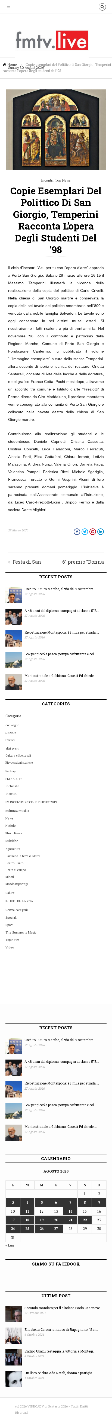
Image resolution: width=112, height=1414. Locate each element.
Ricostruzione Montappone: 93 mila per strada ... (61, 632)
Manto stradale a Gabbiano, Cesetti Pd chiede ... (60, 675)
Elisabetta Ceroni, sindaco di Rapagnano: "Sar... (61, 1329)
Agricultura (12, 849)
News (9, 818)
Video (9, 947)
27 (56, 1228)
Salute (10, 893)
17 (13, 1220)
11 (27, 1211)
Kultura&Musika (17, 811)
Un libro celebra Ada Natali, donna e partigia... (59, 1373)
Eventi (10, 740)
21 (70, 1220)
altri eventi (12, 748)
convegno (12, 725)
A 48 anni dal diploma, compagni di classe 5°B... (61, 610)
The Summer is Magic (20, 932)
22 (85, 1220)
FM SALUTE (14, 779)
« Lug (9, 1245)
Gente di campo (15, 870)
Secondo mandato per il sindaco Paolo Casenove (62, 1308)
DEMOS (11, 733)
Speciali (11, 917)
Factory (10, 771)
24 (13, 1228)
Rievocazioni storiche (19, 762)
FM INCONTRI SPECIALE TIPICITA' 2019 (31, 802)
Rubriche (11, 841)
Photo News (13, 833)
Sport (9, 925)
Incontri (47, 180)
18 (27, 1220)
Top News (63, 180)
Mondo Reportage (16, 884)
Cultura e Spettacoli (18, 755)
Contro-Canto (14, 863)
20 (56, 1220)
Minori (9, 877)
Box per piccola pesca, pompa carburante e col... (60, 654)
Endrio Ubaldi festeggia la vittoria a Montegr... (59, 1351)
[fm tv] (56, 43)
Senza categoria (17, 910)
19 (41, 1220)
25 (27, 1228)
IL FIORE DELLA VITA (19, 901)
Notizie (10, 826)
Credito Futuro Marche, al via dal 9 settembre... (60, 589)
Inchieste (12, 786)
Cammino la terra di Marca (23, 856)
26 (41, 1228)
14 (70, 1211)
